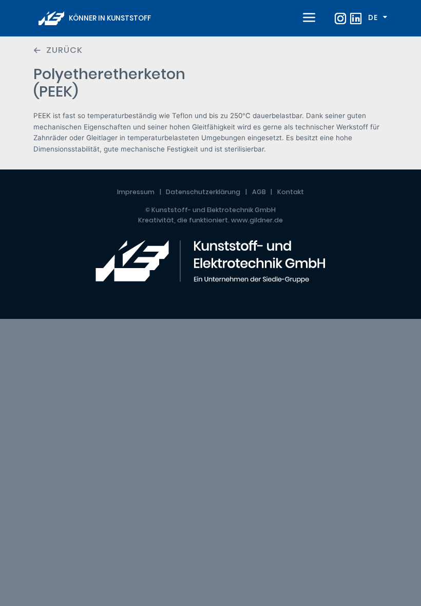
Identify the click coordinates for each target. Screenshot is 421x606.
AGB (259, 191)
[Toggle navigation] (307, 18)
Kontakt (290, 191)
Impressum (136, 191)
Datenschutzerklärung (203, 191)
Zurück (64, 50)
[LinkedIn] (355, 18)
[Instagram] (340, 18)
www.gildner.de (257, 220)
